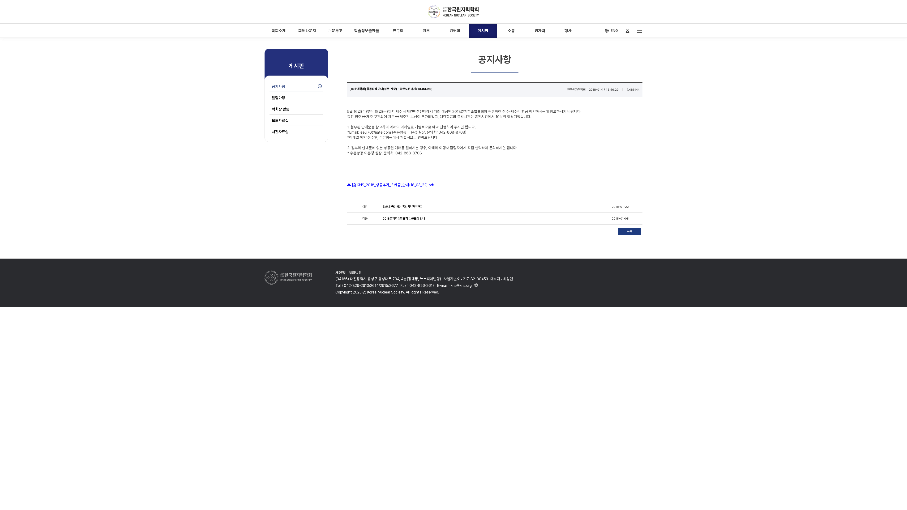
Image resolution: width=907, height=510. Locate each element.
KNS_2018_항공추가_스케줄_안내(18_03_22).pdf (396, 185)
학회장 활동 (280, 109)
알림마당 (278, 98)
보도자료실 (280, 120)
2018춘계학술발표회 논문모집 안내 (404, 218)
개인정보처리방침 (348, 273)
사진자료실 (280, 132)
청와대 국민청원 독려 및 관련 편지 (403, 206)
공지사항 (278, 86)
